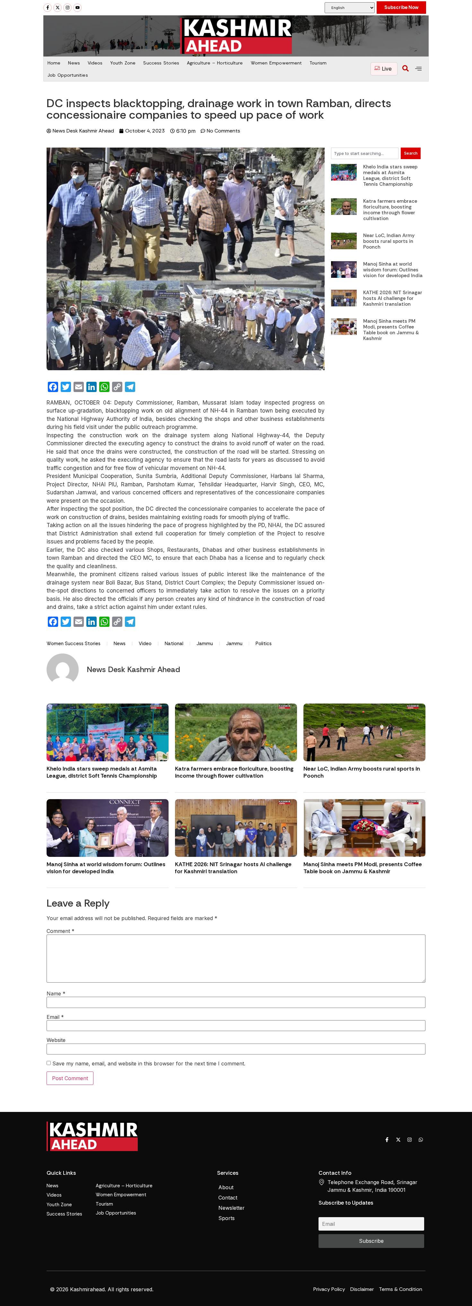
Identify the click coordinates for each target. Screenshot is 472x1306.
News (74, 63)
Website (56, 1040)
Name (56, 993)
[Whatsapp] (420, 1139)
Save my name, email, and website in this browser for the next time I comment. (148, 1063)
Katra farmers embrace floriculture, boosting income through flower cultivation (390, 210)
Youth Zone (122, 63)
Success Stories (161, 63)
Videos (95, 63)
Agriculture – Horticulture (215, 63)
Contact (227, 1197)
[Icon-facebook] (387, 1139)
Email (55, 1017)
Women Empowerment (276, 63)
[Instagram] (67, 8)
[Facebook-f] (47, 8)
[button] (405, 69)
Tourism (318, 63)
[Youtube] (77, 8)
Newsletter (231, 1208)
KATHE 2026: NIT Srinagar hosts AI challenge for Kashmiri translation (392, 298)
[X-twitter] (57, 8)
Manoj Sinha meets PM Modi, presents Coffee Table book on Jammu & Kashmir (391, 330)
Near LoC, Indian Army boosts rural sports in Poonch (389, 241)
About (225, 1187)
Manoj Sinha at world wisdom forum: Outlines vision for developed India (393, 270)
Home (54, 63)
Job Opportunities (68, 75)
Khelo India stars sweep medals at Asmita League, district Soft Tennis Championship (390, 175)
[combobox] (364, 153)
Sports (226, 1218)
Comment (60, 931)
